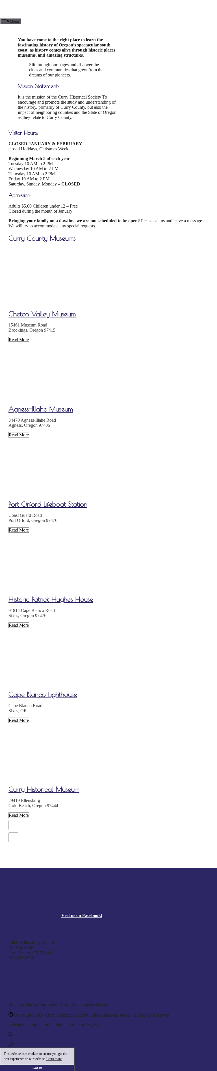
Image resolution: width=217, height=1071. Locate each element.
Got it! (37, 1068)
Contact (20, 1045)
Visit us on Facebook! (81, 915)
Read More (19, 339)
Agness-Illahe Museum (40, 409)
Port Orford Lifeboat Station (47, 504)
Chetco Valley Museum (42, 314)
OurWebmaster (114, 1024)
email (13, 963)
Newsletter (22, 1034)
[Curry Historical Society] (87, 15)
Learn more (54, 1059)
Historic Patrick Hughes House (50, 599)
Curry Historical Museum (43, 789)
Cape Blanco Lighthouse (42, 694)
